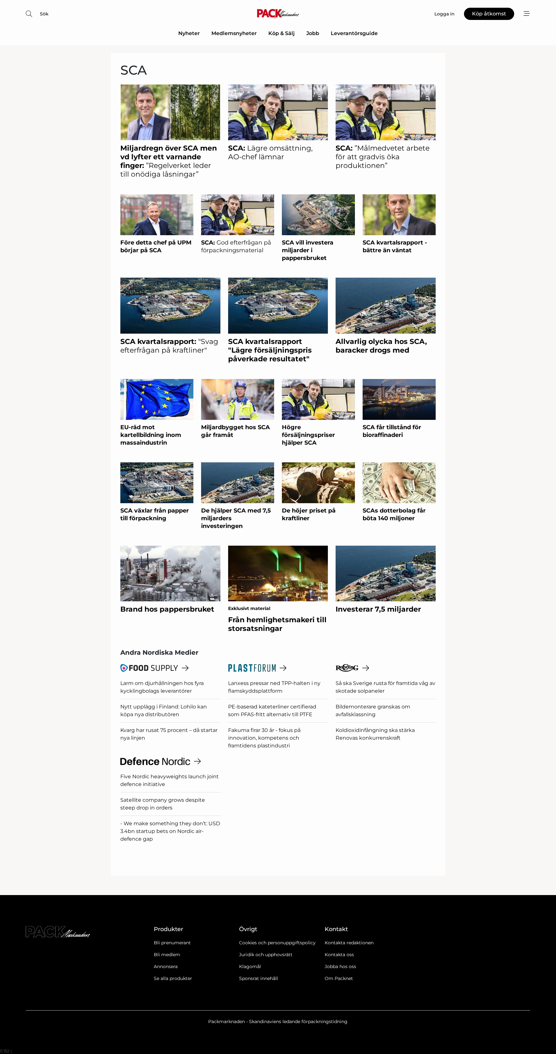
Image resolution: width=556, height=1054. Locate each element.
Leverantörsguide (354, 33)
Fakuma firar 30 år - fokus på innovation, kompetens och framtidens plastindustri (264, 738)
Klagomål (250, 966)
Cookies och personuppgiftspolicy (277, 943)
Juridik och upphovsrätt (265, 954)
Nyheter (189, 33)
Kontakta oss (339, 954)
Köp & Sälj (281, 33)
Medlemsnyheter (234, 33)
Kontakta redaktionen (349, 943)
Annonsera (166, 966)
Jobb (312, 33)
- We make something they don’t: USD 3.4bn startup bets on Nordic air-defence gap (170, 831)
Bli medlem (167, 954)
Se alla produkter (173, 978)
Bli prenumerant (172, 943)
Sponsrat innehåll (258, 978)
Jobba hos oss (340, 966)
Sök (44, 14)
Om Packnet (339, 978)
